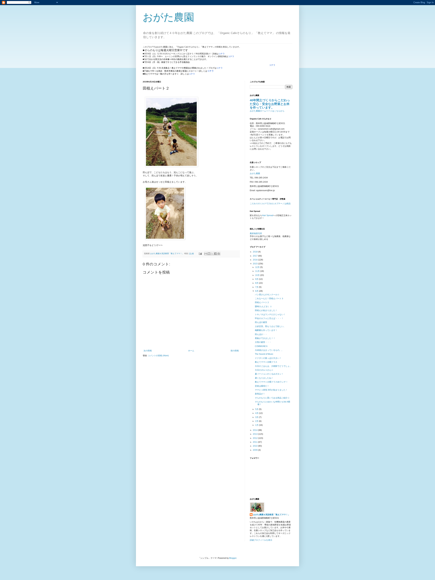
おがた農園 (168, 17)
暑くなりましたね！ (264, 378)
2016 (255, 260)
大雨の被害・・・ (263, 342)
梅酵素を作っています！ (266, 330)
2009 (255, 450)
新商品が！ (260, 394)
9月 (257, 279)
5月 (257, 409)
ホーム (191, 350)
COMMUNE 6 (261, 346)
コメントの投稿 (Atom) (158, 355)
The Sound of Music (264, 354)
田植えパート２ (262, 302)
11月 (257, 271)
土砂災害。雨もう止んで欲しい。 (270, 326)
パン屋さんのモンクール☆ (267, 294)
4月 (257, 413)
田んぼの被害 (261, 322)
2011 (255, 442)
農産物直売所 (256, 233)
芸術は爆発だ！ (262, 386)
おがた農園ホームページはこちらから (267, 111)
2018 (255, 252)
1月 (257, 425)
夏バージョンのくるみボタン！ (269, 374)
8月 (257, 283)
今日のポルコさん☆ (264, 370)
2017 (255, 256)
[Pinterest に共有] (218, 253)
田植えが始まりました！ (266, 310)
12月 (257, 267)
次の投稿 (148, 350)
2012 (255, 438)
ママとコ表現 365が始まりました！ (271, 390)
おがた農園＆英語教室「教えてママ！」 (271, 514)
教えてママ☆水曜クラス (266, 362)
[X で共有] (212, 253)
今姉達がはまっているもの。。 (269, 350)
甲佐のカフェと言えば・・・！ (269, 318)
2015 (255, 263)
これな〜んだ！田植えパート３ (269, 298)
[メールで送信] (205, 253)
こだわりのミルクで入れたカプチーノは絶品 (270, 203)
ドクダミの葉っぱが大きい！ (268, 358)
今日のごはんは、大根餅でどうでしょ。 (273, 366)
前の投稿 (235, 350)
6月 (257, 291)
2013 (255, 434)
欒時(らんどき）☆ (263, 306)
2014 (255, 430)
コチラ (222, 53)
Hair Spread (267, 215)
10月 (257, 275)
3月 (257, 417)
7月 (257, 287)
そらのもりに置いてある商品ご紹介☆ (272, 398)
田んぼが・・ (261, 334)
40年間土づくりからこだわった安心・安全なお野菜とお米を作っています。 (270, 104)
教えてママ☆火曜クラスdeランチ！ (271, 382)
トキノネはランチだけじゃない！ (270, 314)
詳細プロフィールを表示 (261, 540)
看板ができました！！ (265, 338)
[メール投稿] (200, 253)
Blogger (232, 558)
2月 (257, 421)
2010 (255, 446)
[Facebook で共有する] (215, 253)
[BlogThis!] (209, 253)
